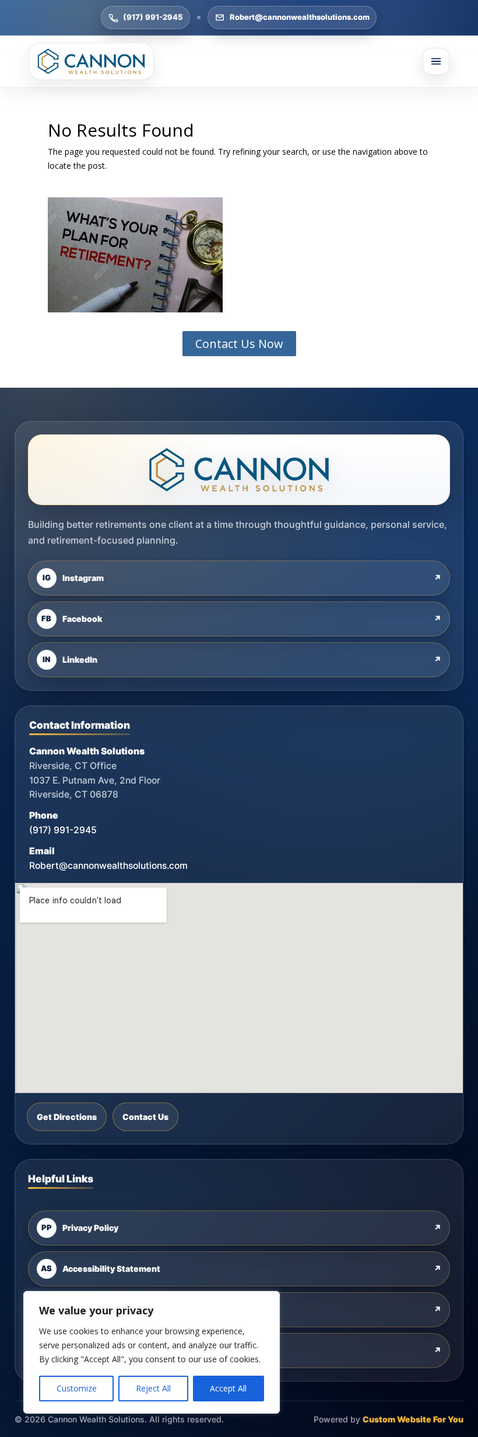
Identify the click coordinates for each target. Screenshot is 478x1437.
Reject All (153, 1388)
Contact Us (145, 1117)
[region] (151, 1352)
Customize (77, 1388)
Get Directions (67, 1117)
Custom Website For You (413, 1419)
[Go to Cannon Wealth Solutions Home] (91, 62)
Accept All (228, 1388)
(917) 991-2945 (153, 17)
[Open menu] (436, 61)
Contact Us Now (239, 344)
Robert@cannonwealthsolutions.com (300, 17)
